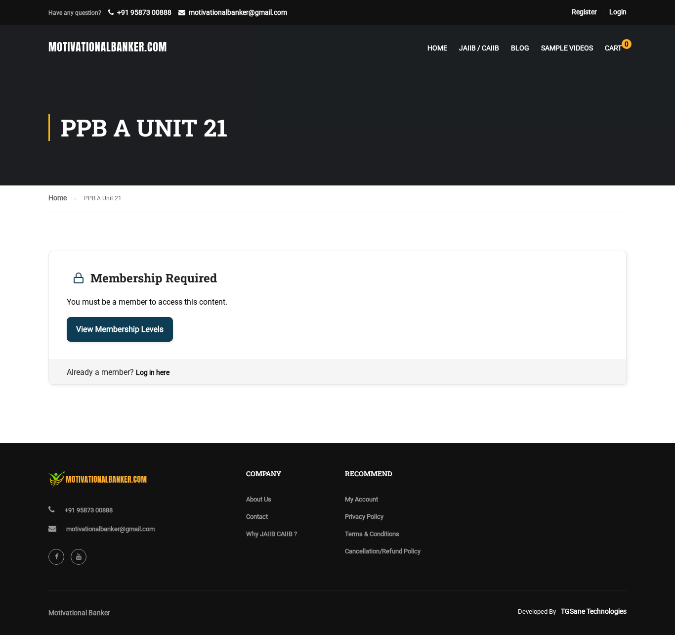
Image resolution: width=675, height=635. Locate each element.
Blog (520, 48)
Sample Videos (567, 48)
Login (618, 12)
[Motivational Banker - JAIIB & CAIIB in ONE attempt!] (108, 52)
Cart (616, 46)
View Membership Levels (120, 329)
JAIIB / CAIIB (479, 48)
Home (437, 48)
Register (584, 12)
